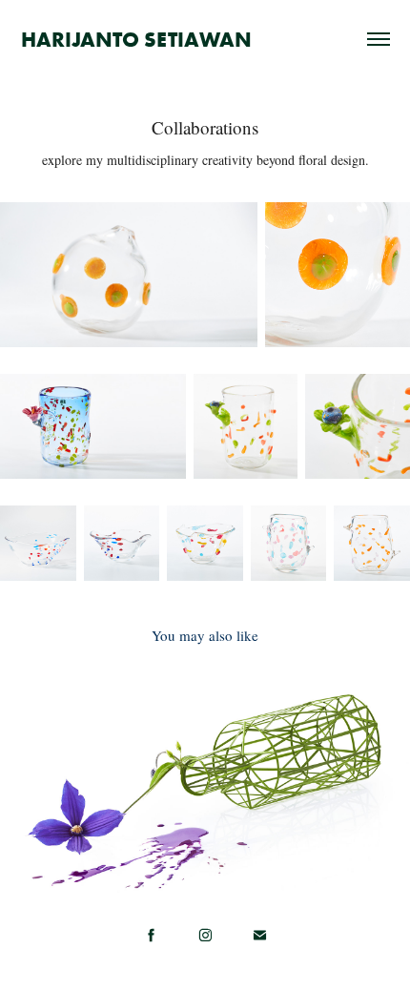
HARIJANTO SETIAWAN (136, 39)
